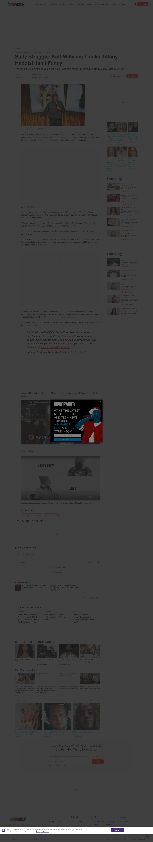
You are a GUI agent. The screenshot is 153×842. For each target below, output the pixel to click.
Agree (117, 830)
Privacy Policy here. (42, 832)
